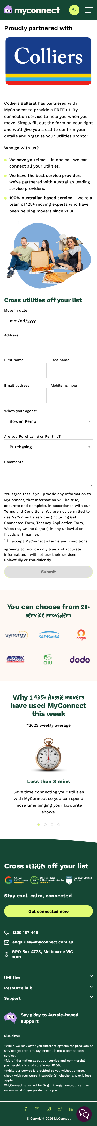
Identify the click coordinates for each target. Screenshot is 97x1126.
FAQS (56, 1065)
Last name (60, 360)
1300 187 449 (25, 932)
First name (14, 360)
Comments (13, 462)
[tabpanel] (48, 776)
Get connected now (48, 911)
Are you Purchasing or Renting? (32, 436)
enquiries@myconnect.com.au (42, 942)
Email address (16, 385)
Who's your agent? (20, 411)
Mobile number (64, 385)
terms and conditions (68, 541)
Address (11, 335)
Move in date (15, 310)
